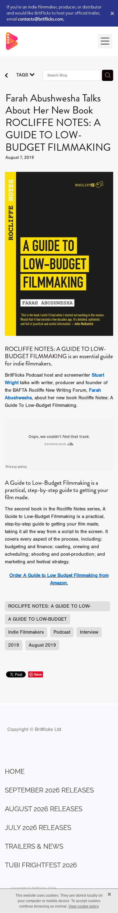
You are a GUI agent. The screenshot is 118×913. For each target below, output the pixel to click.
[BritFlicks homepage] (49, 41)
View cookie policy (83, 906)
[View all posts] (6, 76)
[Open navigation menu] (105, 41)
